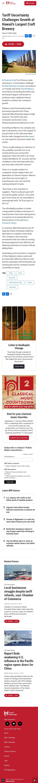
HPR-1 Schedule (9, 738)
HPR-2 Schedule (9, 742)
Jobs (5, 761)
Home (6, 733)
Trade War (12, 287)
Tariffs (30, 282)
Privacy (6, 756)
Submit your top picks (19, 438)
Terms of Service (10, 751)
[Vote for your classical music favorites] (19, 392)
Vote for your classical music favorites (19, 415)
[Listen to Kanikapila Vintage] (19, 323)
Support (7, 765)
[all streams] (35, 780)
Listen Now (19, 366)
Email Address (9, 457)
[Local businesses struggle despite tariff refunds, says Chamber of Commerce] (18, 572)
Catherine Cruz (8, 604)
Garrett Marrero (27, 89)
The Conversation (9, 584)
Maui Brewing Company (15, 86)
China (11, 273)
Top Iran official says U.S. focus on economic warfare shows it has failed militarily (20, 543)
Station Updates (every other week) (18, 466)
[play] (3, 780)
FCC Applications (9, 770)
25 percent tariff (10, 80)
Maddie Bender (8, 673)
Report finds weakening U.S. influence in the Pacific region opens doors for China (18, 661)
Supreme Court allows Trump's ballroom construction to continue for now (20, 509)
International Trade (15, 282)
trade (20, 273)
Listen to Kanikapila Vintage (19, 346)
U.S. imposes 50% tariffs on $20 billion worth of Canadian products (19, 499)
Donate (31, 3)
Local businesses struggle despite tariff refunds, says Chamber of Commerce (18, 593)
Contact (7, 747)
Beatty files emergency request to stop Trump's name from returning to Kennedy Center (20, 531)
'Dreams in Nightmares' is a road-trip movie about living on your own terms (20, 520)
